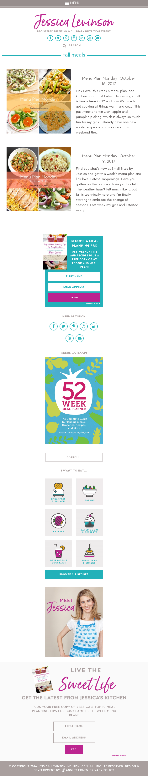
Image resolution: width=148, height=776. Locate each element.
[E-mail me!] (98, 38)
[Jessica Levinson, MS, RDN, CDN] (74, 23)
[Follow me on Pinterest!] (66, 38)
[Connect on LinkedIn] (82, 38)
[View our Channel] (90, 38)
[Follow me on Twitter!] (58, 38)
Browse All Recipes (74, 574)
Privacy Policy (93, 304)
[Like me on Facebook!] (50, 38)
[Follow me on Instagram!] (74, 38)
